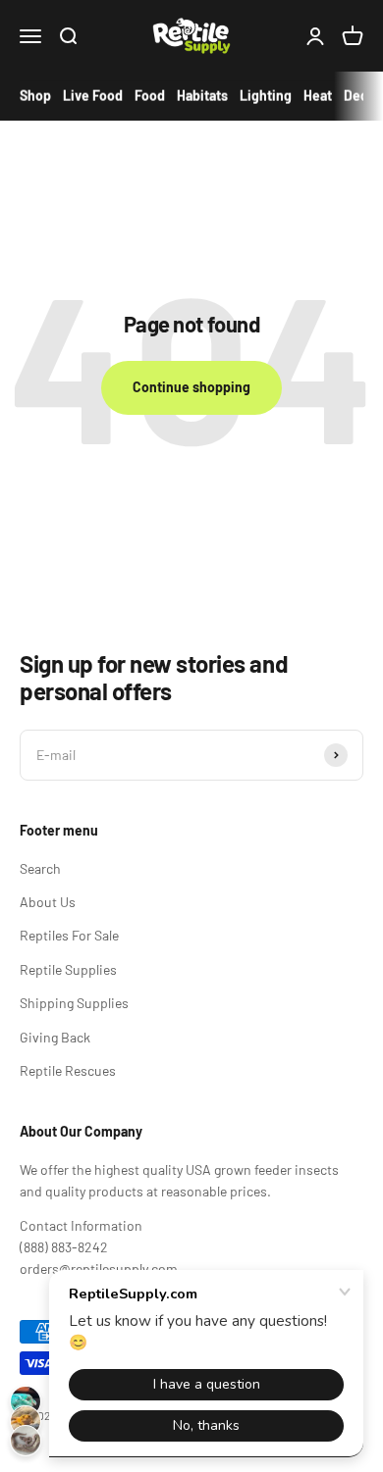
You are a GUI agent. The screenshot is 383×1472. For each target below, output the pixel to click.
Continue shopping (191, 387)
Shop (35, 95)
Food (150, 95)
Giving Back (55, 1037)
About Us (48, 901)
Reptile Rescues (68, 1070)
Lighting (266, 95)
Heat (317, 95)
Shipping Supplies (74, 1002)
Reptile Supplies (68, 969)
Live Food (93, 95)
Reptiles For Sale (69, 935)
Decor (362, 95)
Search (40, 868)
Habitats (202, 95)
